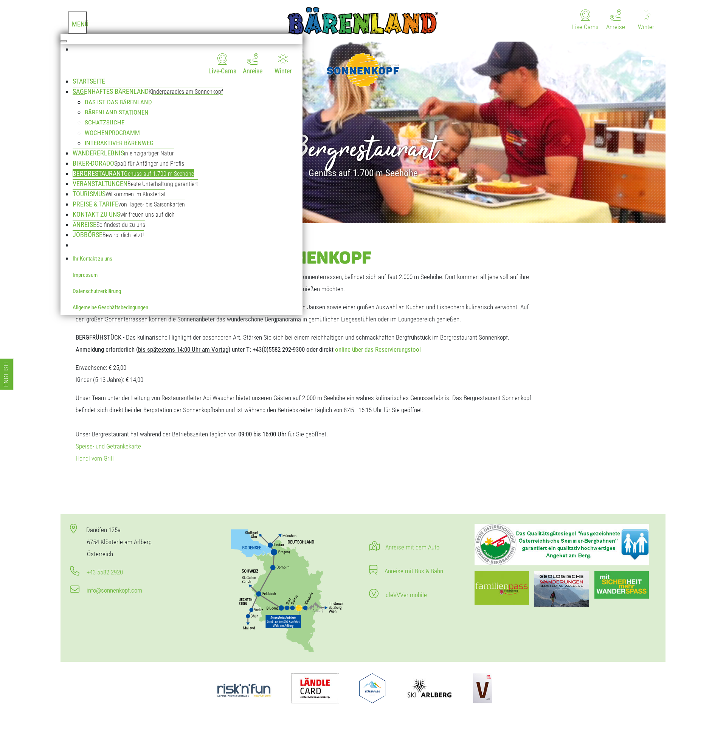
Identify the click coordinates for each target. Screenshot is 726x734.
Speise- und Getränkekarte (108, 446)
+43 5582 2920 (104, 572)
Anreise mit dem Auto (412, 547)
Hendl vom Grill (95, 458)
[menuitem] (187, 60)
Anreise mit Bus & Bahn (413, 571)
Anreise (252, 71)
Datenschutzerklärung (97, 291)
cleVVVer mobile (405, 595)
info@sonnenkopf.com (113, 590)
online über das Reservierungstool (378, 349)
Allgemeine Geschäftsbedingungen (110, 307)
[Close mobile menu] (63, 41)
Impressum (85, 275)
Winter (283, 71)
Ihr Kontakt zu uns (92, 258)
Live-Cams (222, 71)
